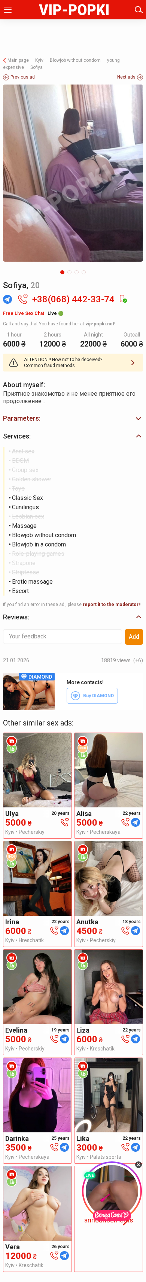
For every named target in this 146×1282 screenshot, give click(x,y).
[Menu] (8, 9)
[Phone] (65, 821)
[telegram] (135, 821)
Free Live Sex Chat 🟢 (33, 313)
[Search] (139, 10)
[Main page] (74, 9)
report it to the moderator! (111, 604)
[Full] (73, 173)
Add (134, 636)
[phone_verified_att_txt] (122, 299)
